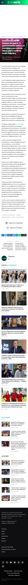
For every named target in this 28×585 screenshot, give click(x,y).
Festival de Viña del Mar (7, 547)
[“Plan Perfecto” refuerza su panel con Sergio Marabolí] (6, 490)
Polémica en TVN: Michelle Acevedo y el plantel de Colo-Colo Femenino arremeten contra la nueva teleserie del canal (13, 405)
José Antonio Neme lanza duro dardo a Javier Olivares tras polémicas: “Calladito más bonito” (13, 381)
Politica (18, 215)
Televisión (4, 529)
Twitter (13, 217)
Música (3, 531)
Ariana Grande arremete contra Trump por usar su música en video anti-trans (18, 480)
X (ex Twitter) (20, 217)
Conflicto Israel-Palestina (8, 215)
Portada (3, 36)
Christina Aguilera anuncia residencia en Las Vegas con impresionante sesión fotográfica (7, 246)
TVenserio (9, 57)
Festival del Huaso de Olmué (8, 549)
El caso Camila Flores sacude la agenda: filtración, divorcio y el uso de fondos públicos (13, 333)
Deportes (3, 541)
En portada (6, 417)
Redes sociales (6, 217)
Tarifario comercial (14, 575)
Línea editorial (18, 571)
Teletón (3, 551)
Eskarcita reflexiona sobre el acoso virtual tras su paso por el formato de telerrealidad (12, 309)
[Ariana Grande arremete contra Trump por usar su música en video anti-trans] (6, 481)
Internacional (4, 536)
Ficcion (3, 533)
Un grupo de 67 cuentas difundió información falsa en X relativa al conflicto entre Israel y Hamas (20, 246)
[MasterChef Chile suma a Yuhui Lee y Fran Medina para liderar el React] (14, 276)
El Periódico (18, 124)
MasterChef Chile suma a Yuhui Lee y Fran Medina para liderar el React (12, 285)
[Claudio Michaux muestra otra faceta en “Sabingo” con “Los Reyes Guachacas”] (6, 472)
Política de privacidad (13, 573)
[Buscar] (26, 2)
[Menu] (2, 2)
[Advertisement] (14, 20)
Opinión (3, 538)
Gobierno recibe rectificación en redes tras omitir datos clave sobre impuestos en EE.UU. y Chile (13, 357)
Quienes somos (8, 571)
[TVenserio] (14, 2)
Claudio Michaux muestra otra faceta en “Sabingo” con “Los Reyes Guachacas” (18, 471)
